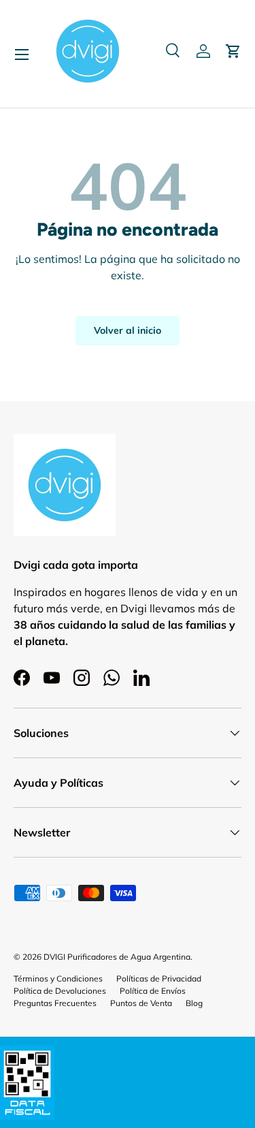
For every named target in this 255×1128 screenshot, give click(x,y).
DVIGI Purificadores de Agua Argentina (117, 957)
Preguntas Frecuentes (55, 1003)
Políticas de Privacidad (158, 978)
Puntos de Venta (141, 1003)
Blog (194, 1003)
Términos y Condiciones (58, 978)
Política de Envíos (153, 991)
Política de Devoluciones (60, 991)
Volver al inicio (127, 330)
